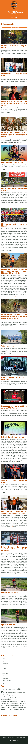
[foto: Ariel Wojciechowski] (14, 124)
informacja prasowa (14, 694)
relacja (7, 707)
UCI (9, 707)
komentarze (23, 696)
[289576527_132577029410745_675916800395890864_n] (14, 584)
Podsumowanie (3, 701)
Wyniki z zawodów (6, 680)
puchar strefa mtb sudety (9, 705)
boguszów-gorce (11, 692)
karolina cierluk (11, 696)
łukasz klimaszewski (16, 710)
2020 (6, 689)
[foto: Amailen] (14, 93)
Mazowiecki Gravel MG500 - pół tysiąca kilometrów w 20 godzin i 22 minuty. (14, 103)
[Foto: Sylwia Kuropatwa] (14, 471)
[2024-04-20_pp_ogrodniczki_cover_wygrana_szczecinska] (14, 179)
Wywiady (4, 683)
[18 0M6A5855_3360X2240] (14, 538)
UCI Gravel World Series (9, 592)
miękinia (16, 699)
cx (15, 692)
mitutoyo (13, 699)
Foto (3, 661)
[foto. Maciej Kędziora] (14, 65)
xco (7, 710)
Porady (4, 668)
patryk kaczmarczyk (21, 699)
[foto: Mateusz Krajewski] (14, 616)
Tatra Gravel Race (7, 346)
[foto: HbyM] (14, 502)
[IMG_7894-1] (14, 215)
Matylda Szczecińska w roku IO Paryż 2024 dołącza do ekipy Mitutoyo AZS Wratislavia (14, 271)
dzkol (17, 692)
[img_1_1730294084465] (14, 37)
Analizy (4, 658)
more (5, 55)
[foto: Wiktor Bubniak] (14, 337)
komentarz (18, 696)
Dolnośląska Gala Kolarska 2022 (12, 437)
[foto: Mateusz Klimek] (14, 306)
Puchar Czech (20, 701)
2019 (4, 689)
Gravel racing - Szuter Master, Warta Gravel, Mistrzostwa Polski (14, 512)
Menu (15, 17)
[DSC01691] (14, 260)
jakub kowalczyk (21, 694)
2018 (2, 689)
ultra (14, 707)
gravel (19, 692)
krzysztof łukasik (11, 698)
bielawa (16, 689)
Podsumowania (6, 666)
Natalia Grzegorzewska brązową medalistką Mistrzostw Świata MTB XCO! (14, 549)
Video (3, 675)
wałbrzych (23, 707)
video (16, 707)
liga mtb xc (19, 698)
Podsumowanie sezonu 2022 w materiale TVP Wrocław (14, 407)
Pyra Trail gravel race (8, 625)
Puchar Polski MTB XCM (8, 703)
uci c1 (12, 707)
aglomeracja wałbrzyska (11, 689)
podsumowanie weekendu (11, 701)
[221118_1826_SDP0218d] (14, 428)
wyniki (4, 710)
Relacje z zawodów (6, 670)
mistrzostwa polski (6, 699)
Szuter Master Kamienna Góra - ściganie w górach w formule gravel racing (14, 134)
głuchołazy (5, 694)
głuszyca (8, 694)
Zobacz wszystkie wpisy (14, 27)
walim (19, 707)
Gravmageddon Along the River (12, 162)
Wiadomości (5, 678)
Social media (5, 673)
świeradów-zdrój (4, 712)
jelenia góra (3, 696)
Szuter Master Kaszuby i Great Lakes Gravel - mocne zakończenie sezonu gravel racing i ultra (14, 316)
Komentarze (5, 663)
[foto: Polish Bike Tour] (14, 366)
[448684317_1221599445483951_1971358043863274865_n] (14, 153)
